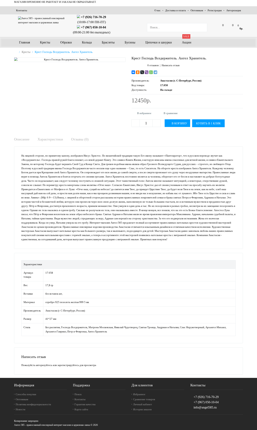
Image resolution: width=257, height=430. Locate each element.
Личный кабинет (142, 404)
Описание (22, 139)
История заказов (142, 409)
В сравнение (171, 113)
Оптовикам (197, 10)
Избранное (139, 394)
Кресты (26, 52)
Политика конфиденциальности (33, 404)
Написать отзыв (170, 65)
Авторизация (233, 10)
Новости (20, 409)
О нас (157, 10)
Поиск (78, 394)
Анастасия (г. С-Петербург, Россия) (180, 80)
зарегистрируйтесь (68, 365)
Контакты (21, 10)
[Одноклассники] (138, 72)
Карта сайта (81, 409)
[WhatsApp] (151, 72)
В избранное (144, 113)
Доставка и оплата (175, 10)
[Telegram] (155, 72)
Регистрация (215, 10)
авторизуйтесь (44, 365)
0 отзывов (153, 65)
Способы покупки (26, 394)
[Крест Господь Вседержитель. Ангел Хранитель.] (69, 60)
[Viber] (146, 72)
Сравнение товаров (144, 399)
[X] (142, 72)
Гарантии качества (85, 404)
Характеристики (50, 139)
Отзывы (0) (80, 139)
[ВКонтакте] (133, 72)
